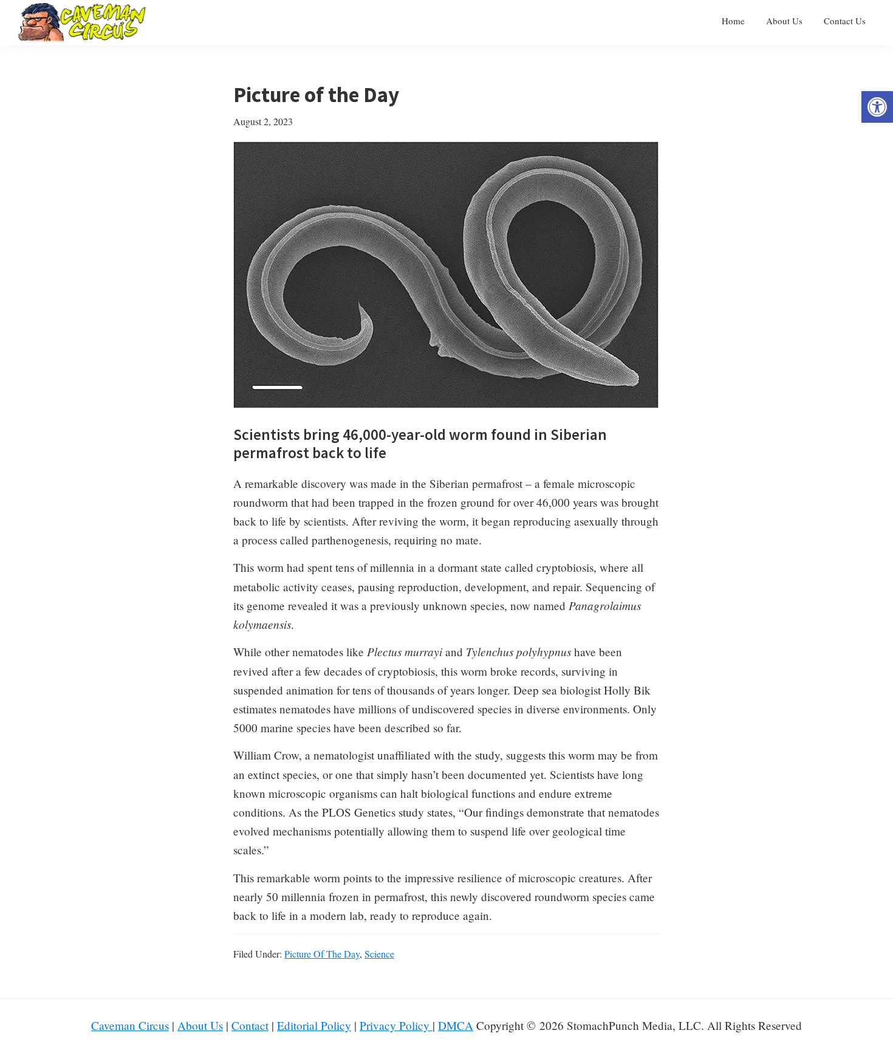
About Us (200, 1025)
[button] (877, 107)
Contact (250, 1025)
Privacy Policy (396, 1025)
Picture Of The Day (322, 953)
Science (379, 953)
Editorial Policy (314, 1025)
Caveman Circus (130, 1025)
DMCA (455, 1025)
